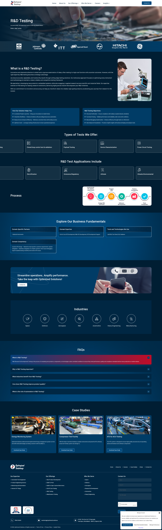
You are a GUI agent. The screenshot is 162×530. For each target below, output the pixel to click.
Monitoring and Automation (18, 485)
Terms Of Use (39, 527)
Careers (97, 3)
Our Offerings (73, 3)
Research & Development (91, 488)
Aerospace (88, 485)
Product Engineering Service (18, 482)
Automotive (88, 491)
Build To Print (50, 482)
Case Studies (134, 467)
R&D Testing (50, 491)
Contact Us (22, 284)
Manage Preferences (154, 524)
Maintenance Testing (52, 494)
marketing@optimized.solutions (49, 520)
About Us (62, 3)
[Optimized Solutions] (16, 3)
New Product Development (53, 479)
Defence (87, 482)
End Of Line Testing (52, 488)
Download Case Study (19, 450)
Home (54, 3)
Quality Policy (57, 527)
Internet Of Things (16, 488)
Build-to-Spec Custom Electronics (55, 485)
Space (86, 479)
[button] (159, 512)
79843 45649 (18, 520)
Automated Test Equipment (18, 479)
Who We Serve (86, 3)
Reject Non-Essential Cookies (141, 524)
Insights (106, 3)
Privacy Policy (140, 527)
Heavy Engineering (90, 494)
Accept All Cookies (127, 524)
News (141, 467)
